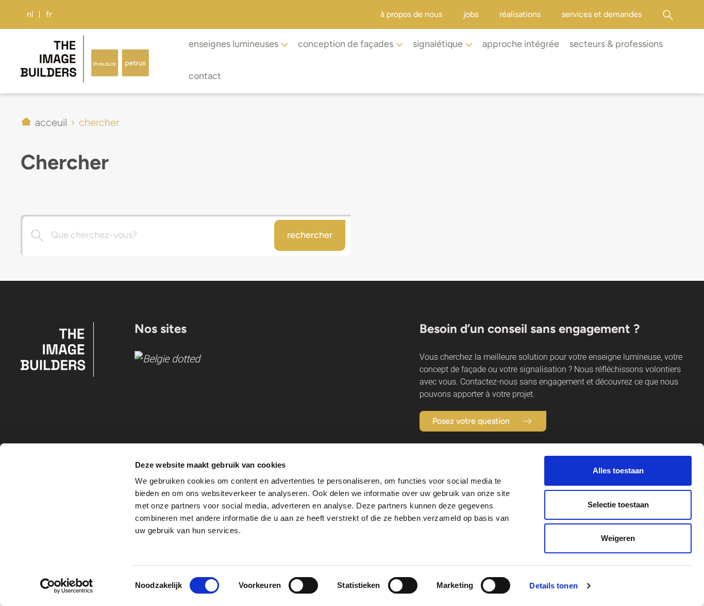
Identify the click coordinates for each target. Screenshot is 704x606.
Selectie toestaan (618, 504)
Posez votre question (471, 421)
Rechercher (309, 235)
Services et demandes (602, 14)
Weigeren (618, 538)
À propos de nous (411, 14)
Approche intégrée (520, 44)
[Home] (98, 61)
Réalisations (520, 14)
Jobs (470, 14)
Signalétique (438, 44)
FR (49, 14)
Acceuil (51, 122)
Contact (205, 76)
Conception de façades (345, 44)
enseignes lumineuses (233, 44)
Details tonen (553, 585)
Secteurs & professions (616, 44)
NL (30, 14)
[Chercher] (667, 14)
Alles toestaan (618, 470)
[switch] (303, 585)
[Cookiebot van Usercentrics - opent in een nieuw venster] (67, 586)
